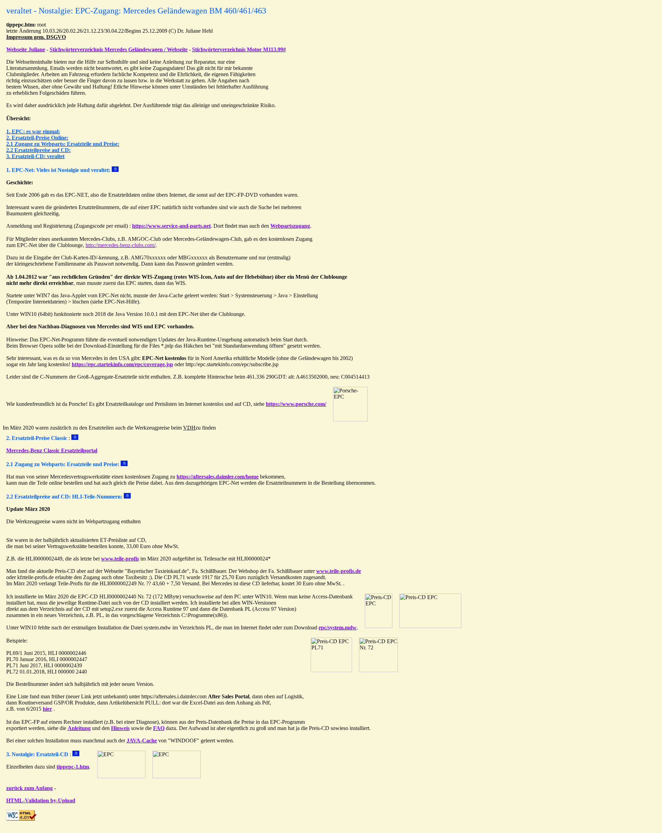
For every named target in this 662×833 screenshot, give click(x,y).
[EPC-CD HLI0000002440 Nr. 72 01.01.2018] (378, 670)
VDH (189, 428)
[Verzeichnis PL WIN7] (430, 626)
